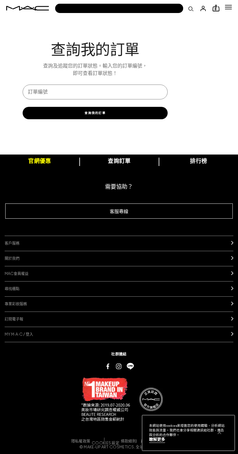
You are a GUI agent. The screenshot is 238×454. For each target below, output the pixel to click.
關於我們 (12, 258)
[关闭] (219, 432)
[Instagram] (118, 366)
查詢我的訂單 (95, 113)
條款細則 (128, 441)
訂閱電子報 (14, 319)
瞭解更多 (157, 440)
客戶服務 (12, 243)
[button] (228, 7)
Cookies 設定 (105, 443)
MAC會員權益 (17, 274)
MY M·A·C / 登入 (19, 334)
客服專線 (119, 211)
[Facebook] (108, 366)
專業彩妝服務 (16, 304)
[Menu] (228, 7)
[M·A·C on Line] (130, 366)
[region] (188, 433)
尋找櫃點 (12, 289)
